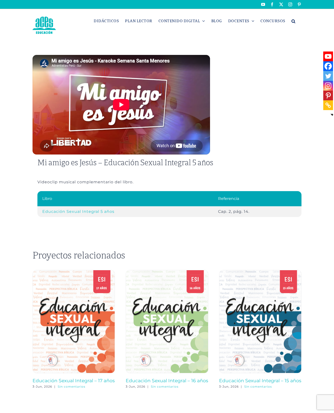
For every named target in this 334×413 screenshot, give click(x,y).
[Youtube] (328, 56)
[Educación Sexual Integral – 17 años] (74, 272)
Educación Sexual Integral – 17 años (74, 380)
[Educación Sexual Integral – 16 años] (167, 272)
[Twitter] (328, 76)
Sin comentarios (71, 386)
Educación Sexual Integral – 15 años (260, 380)
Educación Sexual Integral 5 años (78, 211)
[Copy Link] (328, 105)
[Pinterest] (328, 95)
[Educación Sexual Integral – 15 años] (260, 272)
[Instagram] (328, 86)
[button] (293, 21)
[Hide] (332, 115)
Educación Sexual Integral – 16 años (167, 380)
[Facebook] (328, 66)
